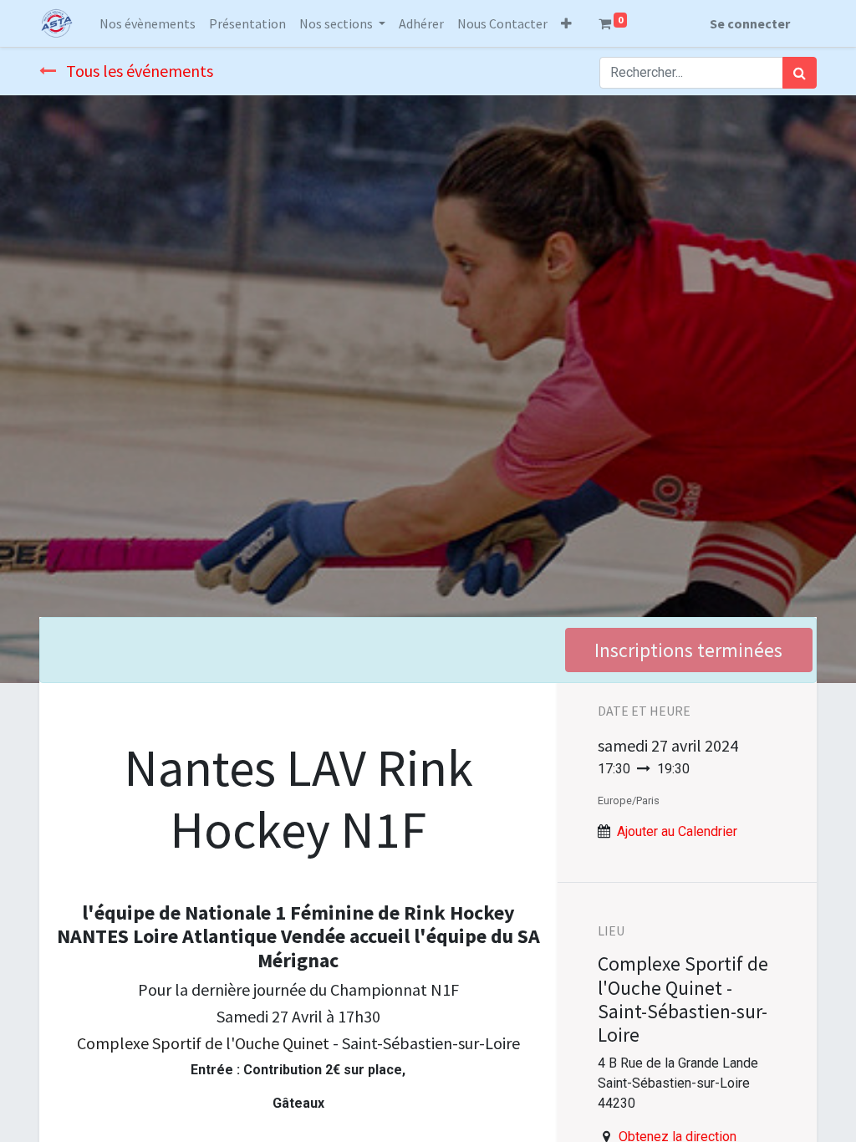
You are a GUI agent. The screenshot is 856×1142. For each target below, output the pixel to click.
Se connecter (750, 23)
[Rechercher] (799, 73)
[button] (566, 23)
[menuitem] (147, 23)
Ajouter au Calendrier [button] (677, 831)
